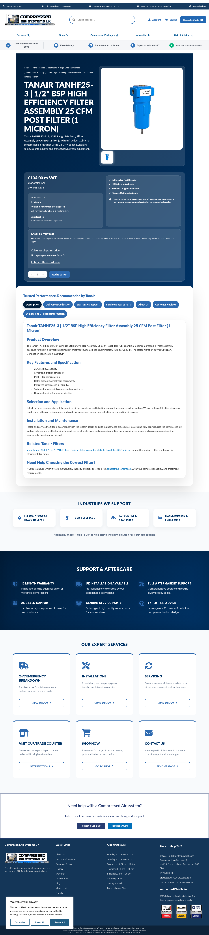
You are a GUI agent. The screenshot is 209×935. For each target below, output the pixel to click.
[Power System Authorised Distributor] (196, 912)
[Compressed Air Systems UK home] (30, 19)
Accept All (60, 922)
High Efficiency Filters (70, 67)
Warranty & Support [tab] (88, 304)
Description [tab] (32, 304)
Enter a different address (45, 262)
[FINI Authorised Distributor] (166, 912)
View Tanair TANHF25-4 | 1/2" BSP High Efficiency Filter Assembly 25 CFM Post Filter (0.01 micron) (79, 449)
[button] (107, 157)
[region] (39, 913)
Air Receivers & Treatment (45, 67)
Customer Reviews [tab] (165, 304)
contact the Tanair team (119, 468)
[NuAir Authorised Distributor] (181, 912)
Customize (20, 922)
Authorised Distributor (174, 889)
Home (26, 67)
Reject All (39, 922)
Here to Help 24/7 (171, 846)
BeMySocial (136, 932)
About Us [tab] (143, 304)
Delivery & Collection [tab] (58, 304)
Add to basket (59, 274)
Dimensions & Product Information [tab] (45, 313)
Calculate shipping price (45, 250)
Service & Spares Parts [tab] (119, 304)
